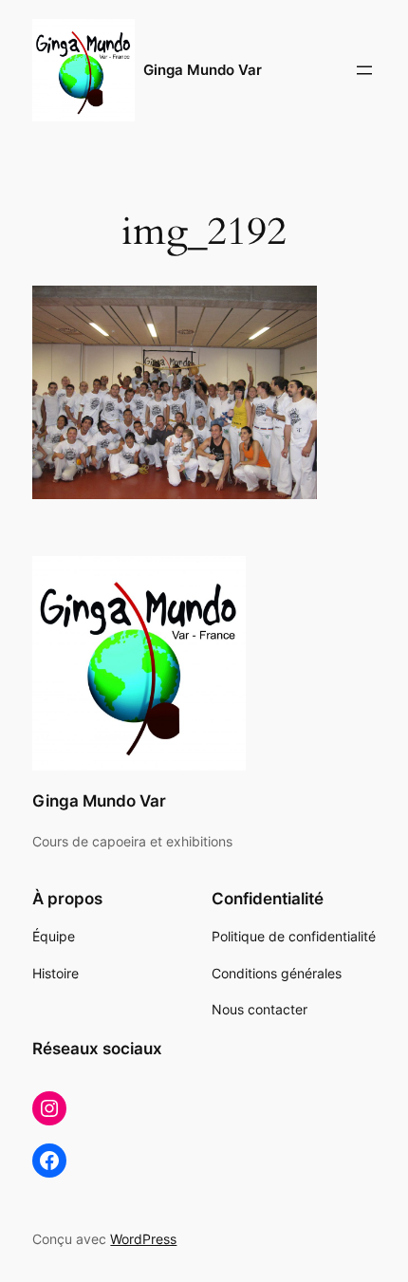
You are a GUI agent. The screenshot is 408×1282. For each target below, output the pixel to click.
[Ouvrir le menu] (364, 70)
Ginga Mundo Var (202, 70)
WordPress (143, 1239)
